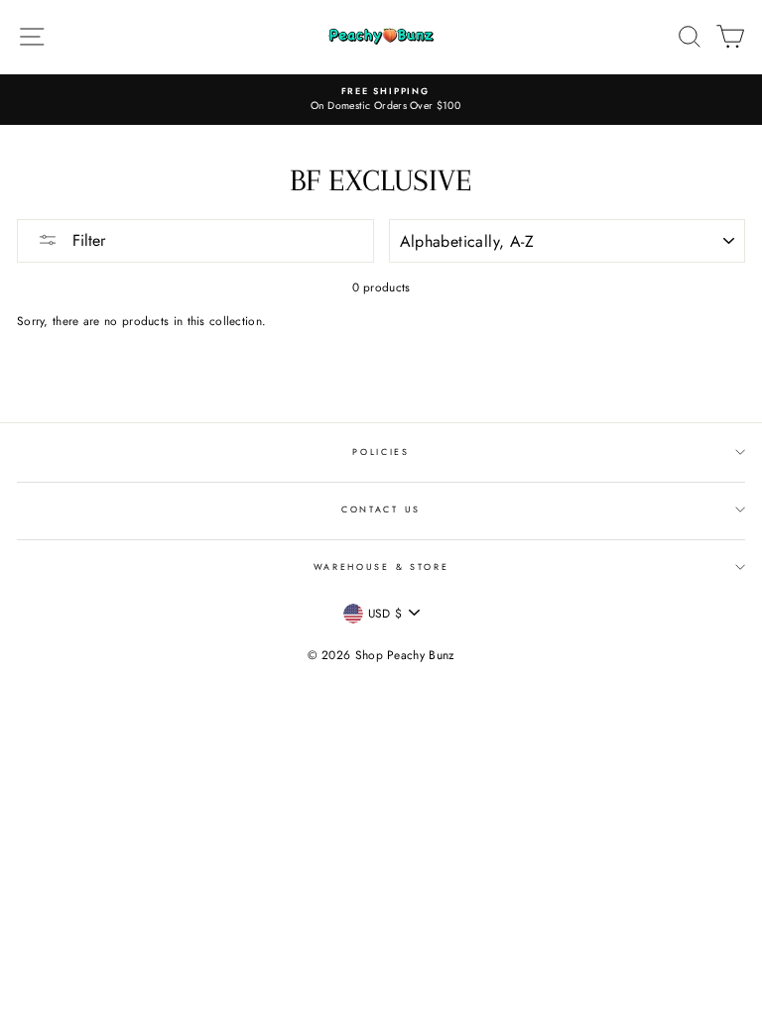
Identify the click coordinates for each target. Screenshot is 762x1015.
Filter (86, 240)
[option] (381, 99)
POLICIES (380, 451)
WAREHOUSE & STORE (381, 566)
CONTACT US (381, 509)
